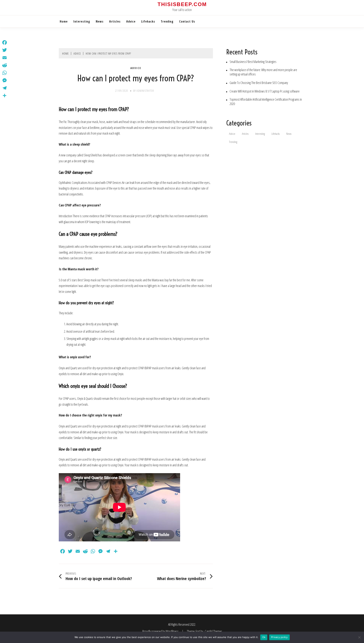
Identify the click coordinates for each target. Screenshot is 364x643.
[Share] (4, 95)
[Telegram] (4, 88)
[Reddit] (4, 65)
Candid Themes (213, 631)
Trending (167, 21)
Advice (131, 21)
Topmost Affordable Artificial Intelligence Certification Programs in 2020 (266, 101)
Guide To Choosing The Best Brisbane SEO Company (259, 83)
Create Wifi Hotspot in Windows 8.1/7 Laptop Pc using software (265, 91)
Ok (264, 637)
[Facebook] (4, 42)
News (100, 21)
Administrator (145, 91)
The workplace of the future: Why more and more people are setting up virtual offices (263, 72)
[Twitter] (4, 50)
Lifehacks (148, 21)
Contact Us (187, 21)
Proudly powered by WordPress (160, 631)
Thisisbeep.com (182, 4)
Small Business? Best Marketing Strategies (253, 62)
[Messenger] (4, 80)
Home (64, 21)
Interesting (81, 21)
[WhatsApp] (4, 73)
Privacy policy (279, 637)
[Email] (4, 57)
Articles (115, 21)
